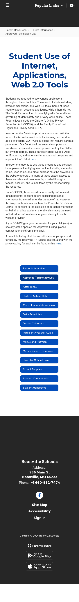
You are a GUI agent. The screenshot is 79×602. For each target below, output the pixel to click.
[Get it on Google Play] (39, 555)
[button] (49, 5)
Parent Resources (16, 30)
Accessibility (39, 511)
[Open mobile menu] (7, 5)
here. (34, 159)
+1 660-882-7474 (45, 483)
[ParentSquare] (39, 545)
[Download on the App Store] (39, 566)
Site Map (39, 505)
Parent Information (42, 30)
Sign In (40, 518)
